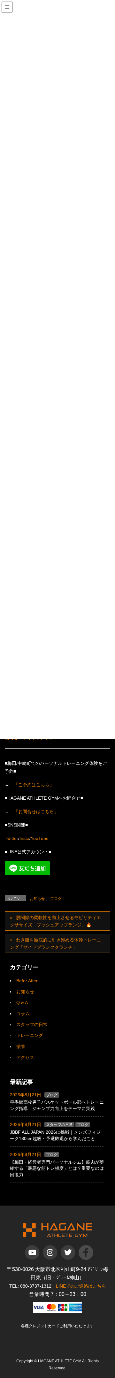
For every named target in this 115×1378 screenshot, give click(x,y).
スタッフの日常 (32, 1024)
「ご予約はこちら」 (34, 784)
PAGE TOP (112, 1327)
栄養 (20, 1046)
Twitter (11, 838)
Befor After (27, 980)
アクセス (25, 1057)
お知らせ (37, 898)
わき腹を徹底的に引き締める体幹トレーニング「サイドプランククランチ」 (55, 943)
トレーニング (29, 1035)
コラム (23, 1013)
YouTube (40, 838)
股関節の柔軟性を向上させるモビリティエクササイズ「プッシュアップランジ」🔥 (55, 921)
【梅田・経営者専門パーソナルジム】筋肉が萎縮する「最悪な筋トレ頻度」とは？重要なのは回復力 (57, 1168)
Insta (24, 838)
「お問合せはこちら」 (36, 811)
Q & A (22, 1002)
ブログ (56, 898)
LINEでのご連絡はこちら (81, 1286)
